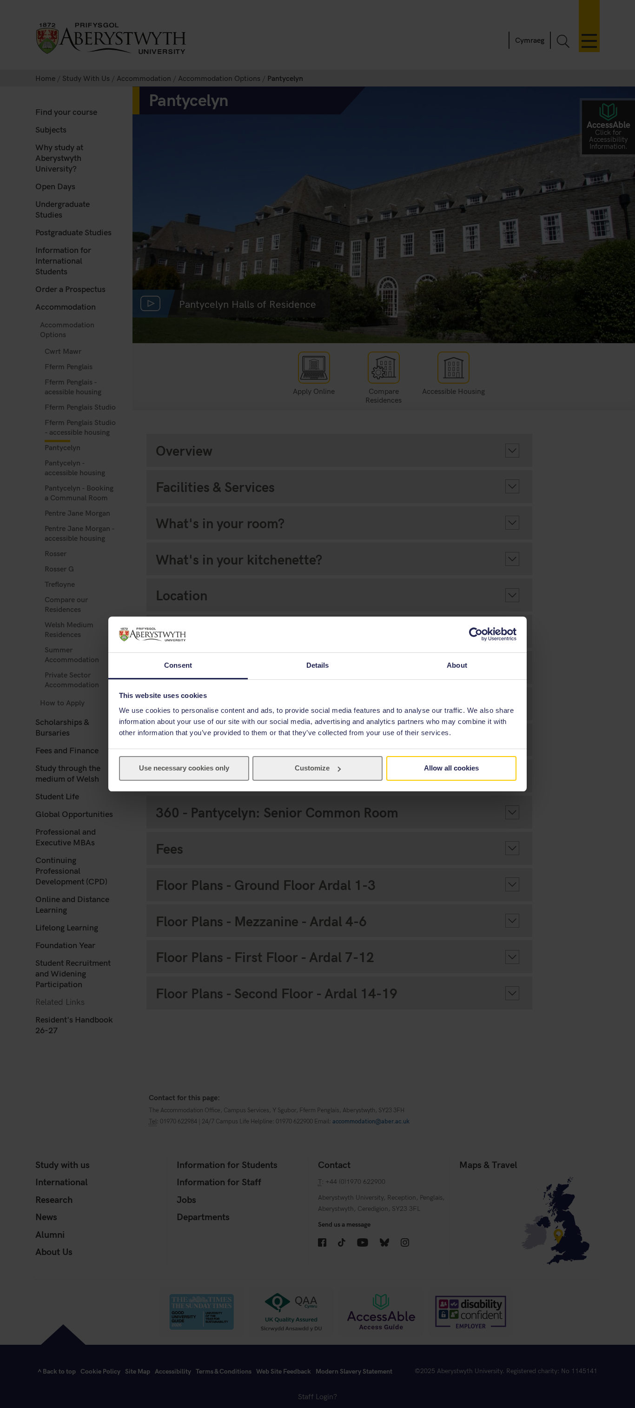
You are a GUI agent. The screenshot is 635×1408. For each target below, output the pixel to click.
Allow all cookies (451, 768)
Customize (312, 768)
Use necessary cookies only (184, 768)
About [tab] (457, 665)
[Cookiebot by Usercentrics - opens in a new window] (475, 634)
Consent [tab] (178, 665)
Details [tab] (317, 665)
